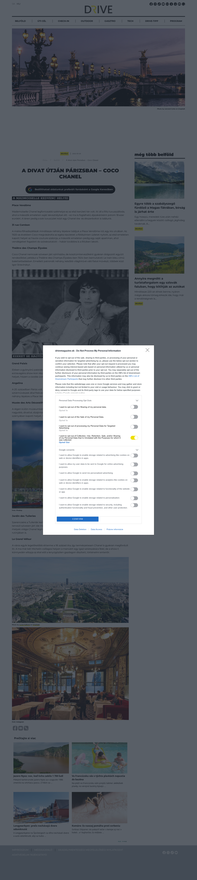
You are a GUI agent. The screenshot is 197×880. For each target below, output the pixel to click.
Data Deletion (80, 529)
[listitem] (98, 400)
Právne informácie (115, 529)
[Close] (148, 351)
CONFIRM (77, 519)
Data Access (96, 529)
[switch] (134, 407)
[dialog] (98, 440)
